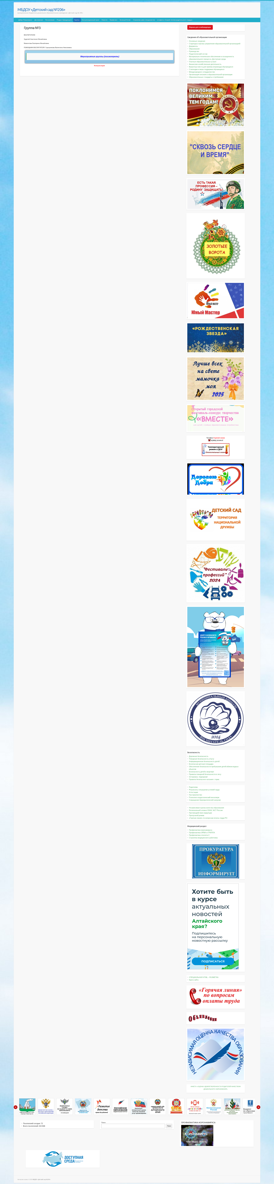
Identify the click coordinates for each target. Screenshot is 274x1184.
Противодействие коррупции (200, 813)
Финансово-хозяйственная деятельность (205, 64)
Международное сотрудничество (202, 72)
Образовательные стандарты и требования (206, 77)
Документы (193, 46)
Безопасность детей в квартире (201, 772)
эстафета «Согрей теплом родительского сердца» (175, 20)
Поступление (49, 20)
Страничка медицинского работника (203, 838)
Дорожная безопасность (198, 756)
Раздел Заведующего (64, 20)
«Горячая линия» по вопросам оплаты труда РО (208, 818)
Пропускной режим (196, 815)
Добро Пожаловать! (25, 20)
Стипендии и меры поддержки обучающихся (206, 69)
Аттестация (193, 792)
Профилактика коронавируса (200, 830)
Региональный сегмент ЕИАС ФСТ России (206, 810)
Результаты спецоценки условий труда (204, 790)
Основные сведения (197, 41)
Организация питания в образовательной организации (210, 74)
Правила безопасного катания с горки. (204, 779)
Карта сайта (193, 980)
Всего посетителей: (31, 1126)
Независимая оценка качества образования (206, 808)
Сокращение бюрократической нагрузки (205, 800)
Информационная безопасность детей (204, 761)
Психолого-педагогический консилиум (204, 797)
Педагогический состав (198, 54)
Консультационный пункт (90, 20)
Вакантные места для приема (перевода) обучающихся (211, 67)
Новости (104, 20)
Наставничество (195, 795)
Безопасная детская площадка (201, 764)
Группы (76, 20)
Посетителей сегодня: (32, 1123)
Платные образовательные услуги (202, 62)
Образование (194, 49)
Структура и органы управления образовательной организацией (214, 44)
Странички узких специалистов (144, 20)
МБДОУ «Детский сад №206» (41, 9)
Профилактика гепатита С (199, 835)
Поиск (103, 1122)
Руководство (194, 51)
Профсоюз (113, 20)
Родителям (193, 787)
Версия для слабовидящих (200, 27)
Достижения (38, 20)
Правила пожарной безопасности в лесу (205, 774)
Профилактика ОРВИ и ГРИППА (202, 833)
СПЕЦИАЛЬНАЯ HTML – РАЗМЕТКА (203, 977)
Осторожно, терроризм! (198, 777)
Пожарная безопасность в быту (201, 759)
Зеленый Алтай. (125, 20)
